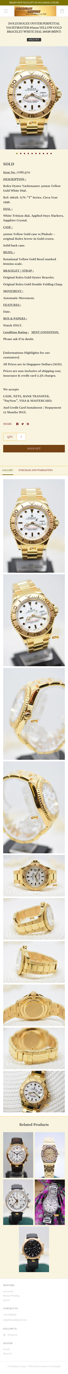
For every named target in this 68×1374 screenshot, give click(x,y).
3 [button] (24, 153)
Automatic (8, 1291)
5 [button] (32, 153)
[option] (34, 97)
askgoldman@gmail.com (15, 1320)
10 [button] (51, 153)
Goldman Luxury (18, 1366)
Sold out (34, 448)
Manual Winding (11, 1296)
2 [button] (20, 153)
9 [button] (47, 153)
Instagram (13, 1335)
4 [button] (28, 153)
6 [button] (36, 153)
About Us (7, 1353)
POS (31, 1366)
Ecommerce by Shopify (49, 1366)
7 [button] (39, 153)
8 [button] (43, 153)
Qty (10, 436)
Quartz (6, 1300)
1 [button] (17, 153)
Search (6, 1349)
